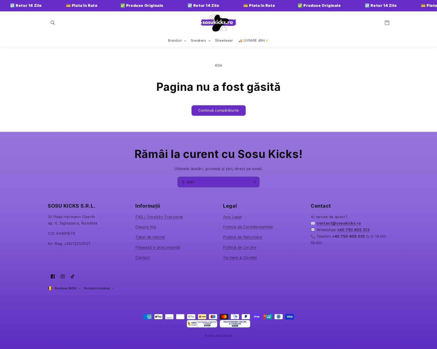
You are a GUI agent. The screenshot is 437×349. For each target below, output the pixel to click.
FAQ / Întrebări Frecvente (159, 216)
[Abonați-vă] (254, 182)
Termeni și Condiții (240, 257)
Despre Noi (145, 226)
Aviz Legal (232, 216)
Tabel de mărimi (150, 237)
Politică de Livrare (239, 247)
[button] (53, 23)
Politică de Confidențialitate (248, 226)
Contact (142, 257)
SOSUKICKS (224, 335)
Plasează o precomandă (157, 247)
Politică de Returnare (242, 237)
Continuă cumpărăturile (218, 110)
